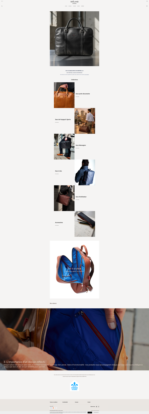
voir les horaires (86, 74)
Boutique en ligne (93, 410)
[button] (96, 412)
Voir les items (77, 96)
